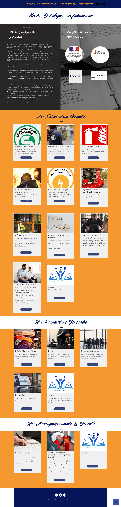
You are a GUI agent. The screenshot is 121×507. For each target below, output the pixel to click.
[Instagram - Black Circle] (104, 4)
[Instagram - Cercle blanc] (64, 495)
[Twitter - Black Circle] (100, 4)
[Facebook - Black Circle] (97, 4)
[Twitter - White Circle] (60, 495)
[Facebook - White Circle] (56, 495)
